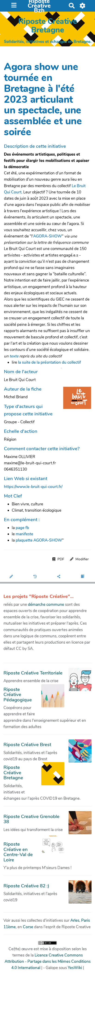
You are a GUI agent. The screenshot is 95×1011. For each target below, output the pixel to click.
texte (13, 356)
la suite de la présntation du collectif (49, 362)
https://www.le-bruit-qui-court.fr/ (33, 486)
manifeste (24, 534)
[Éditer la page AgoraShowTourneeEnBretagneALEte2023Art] (12, 576)
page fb (22, 527)
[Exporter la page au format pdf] (83, 576)
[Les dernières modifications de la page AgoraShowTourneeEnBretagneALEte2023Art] (36, 576)
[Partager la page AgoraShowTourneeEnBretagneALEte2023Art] (59, 576)
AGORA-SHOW (47, 236)
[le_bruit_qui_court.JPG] (73, 391)
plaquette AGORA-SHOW (39, 540)
